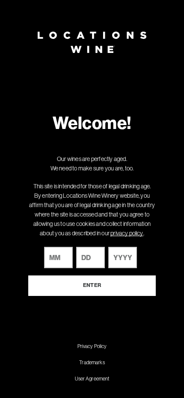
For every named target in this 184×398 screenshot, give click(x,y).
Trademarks (91, 362)
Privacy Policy (92, 346)
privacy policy (126, 233)
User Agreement (92, 378)
